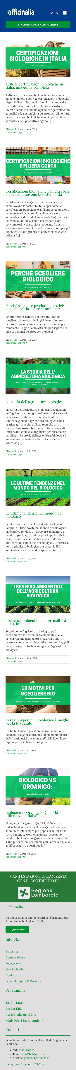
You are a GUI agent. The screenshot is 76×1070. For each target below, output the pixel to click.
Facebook (27, 1064)
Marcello (12, 129)
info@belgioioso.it (33, 1054)
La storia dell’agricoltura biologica (34, 401)
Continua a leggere (15, 132)
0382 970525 (26, 1050)
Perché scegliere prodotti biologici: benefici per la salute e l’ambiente (35, 307)
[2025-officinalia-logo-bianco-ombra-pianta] (21, 6)
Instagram (12, 1064)
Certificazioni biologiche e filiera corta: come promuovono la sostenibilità (38, 192)
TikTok (39, 1064)
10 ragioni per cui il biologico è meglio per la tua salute (37, 721)
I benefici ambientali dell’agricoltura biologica (36, 622)
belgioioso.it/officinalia (34, 1058)
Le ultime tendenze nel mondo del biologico (34, 514)
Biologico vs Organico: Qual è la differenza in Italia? (32, 814)
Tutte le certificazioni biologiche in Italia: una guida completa (34, 85)
